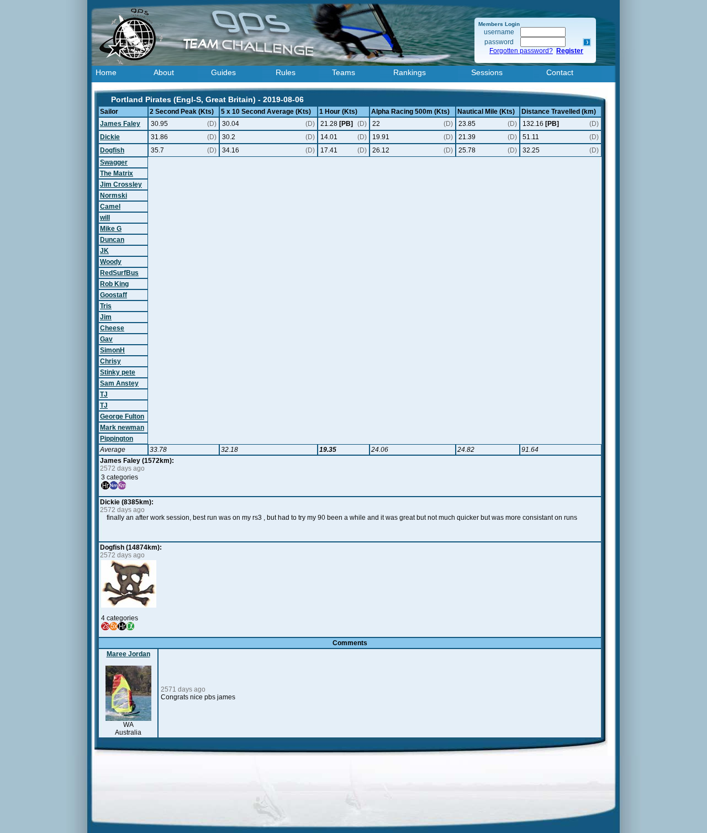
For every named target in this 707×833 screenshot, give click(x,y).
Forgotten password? (521, 51)
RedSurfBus (119, 273)
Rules (286, 72)
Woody (111, 262)
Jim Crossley (121, 184)
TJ (104, 394)
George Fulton (122, 416)
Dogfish (112, 150)
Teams (343, 72)
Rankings (409, 72)
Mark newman (122, 427)
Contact (559, 72)
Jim (106, 317)
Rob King (114, 284)
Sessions (487, 72)
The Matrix (116, 173)
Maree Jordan (128, 654)
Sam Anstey (119, 383)
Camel (110, 206)
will (105, 218)
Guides (223, 72)
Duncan (112, 240)
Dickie (110, 137)
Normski (113, 195)
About (164, 72)
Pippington (116, 438)
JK (104, 251)
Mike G (111, 229)
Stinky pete (117, 372)
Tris (106, 306)
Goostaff (113, 295)
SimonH (112, 350)
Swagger (114, 162)
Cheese (112, 328)
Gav (106, 339)
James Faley (120, 124)
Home (106, 72)
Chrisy (110, 361)
